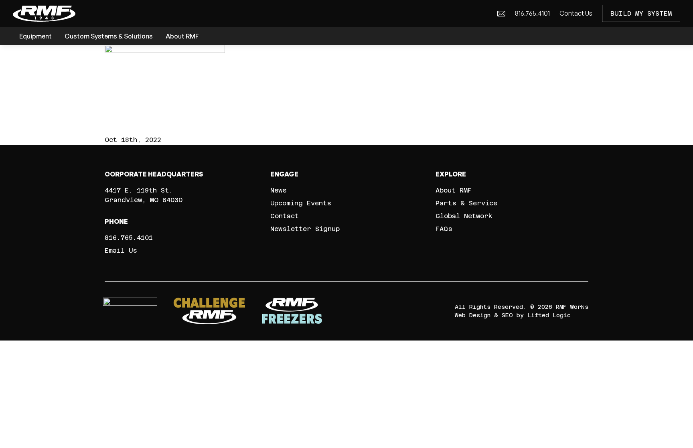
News (278, 190)
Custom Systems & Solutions (109, 36)
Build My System (641, 13)
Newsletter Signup (305, 229)
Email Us (121, 250)
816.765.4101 (532, 13)
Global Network (464, 216)
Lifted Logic (549, 315)
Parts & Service (466, 203)
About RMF (182, 36)
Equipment (35, 36)
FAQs (444, 229)
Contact (284, 216)
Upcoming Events (300, 203)
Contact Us (575, 13)
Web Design (472, 315)
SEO (507, 315)
